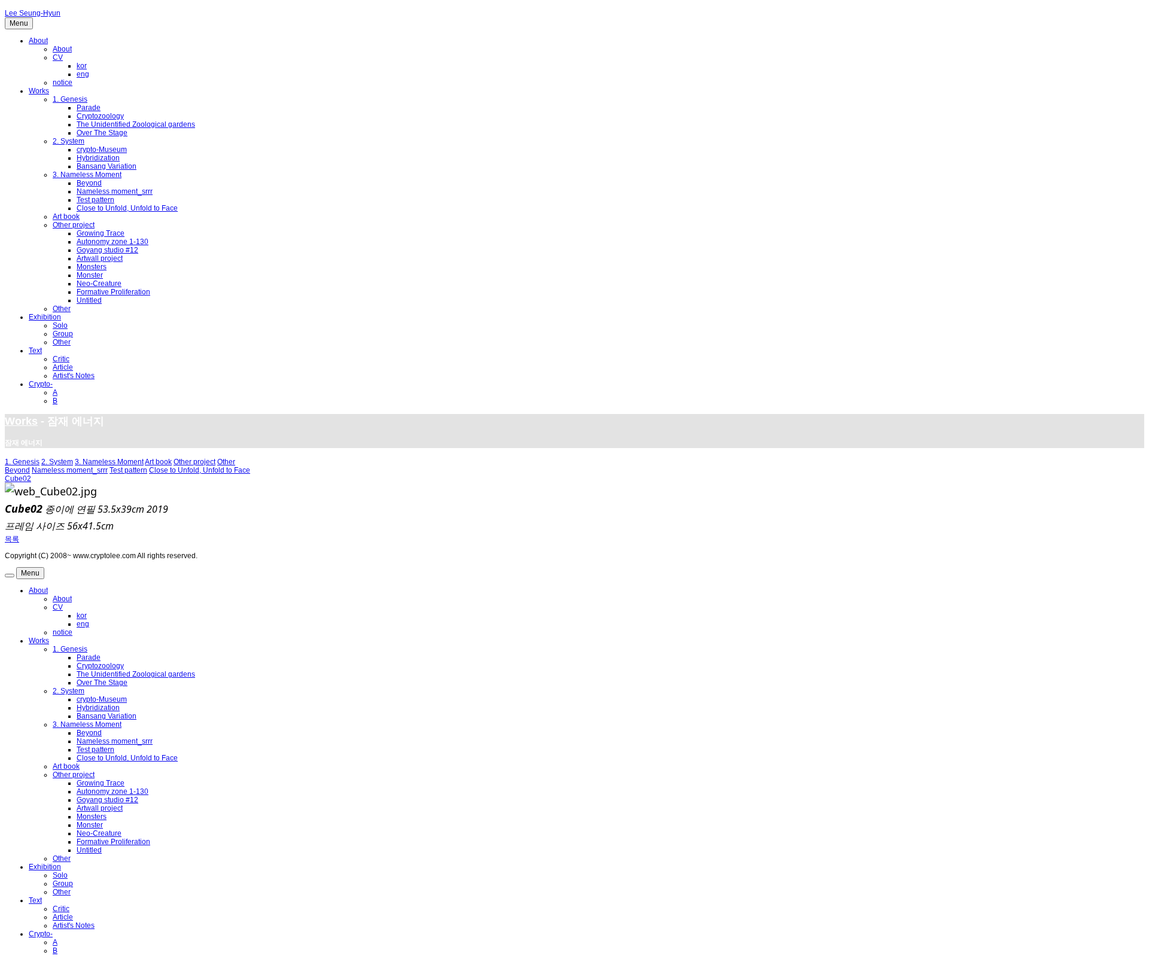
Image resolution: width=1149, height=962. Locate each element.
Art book (66, 216)
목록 (12, 539)
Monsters (92, 267)
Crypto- (41, 384)
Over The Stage (102, 133)
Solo (60, 325)
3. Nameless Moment (87, 175)
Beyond (89, 183)
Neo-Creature (99, 283)
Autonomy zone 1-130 (112, 242)
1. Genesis (70, 99)
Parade (89, 107)
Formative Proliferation (113, 292)
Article (63, 367)
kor (82, 66)
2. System (68, 141)
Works (39, 91)
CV (58, 57)
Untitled (89, 300)
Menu (19, 23)
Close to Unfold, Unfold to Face (127, 208)
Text (35, 350)
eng (83, 74)
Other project (74, 225)
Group (63, 334)
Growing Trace (100, 233)
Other (62, 309)
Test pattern (95, 200)
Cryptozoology (100, 116)
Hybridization (98, 158)
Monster (90, 275)
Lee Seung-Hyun (32, 13)
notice (62, 82)
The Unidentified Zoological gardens (136, 124)
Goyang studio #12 (107, 250)
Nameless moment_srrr (115, 191)
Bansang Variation (106, 166)
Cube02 (18, 478)
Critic (61, 359)
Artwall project (100, 258)
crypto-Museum (102, 149)
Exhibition (45, 317)
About (38, 40)
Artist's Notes (74, 376)
